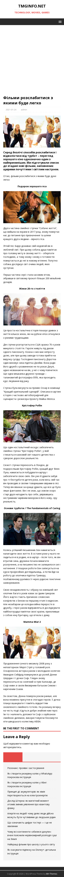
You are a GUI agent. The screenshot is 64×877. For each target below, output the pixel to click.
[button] (59, 21)
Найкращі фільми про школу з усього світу (31, 844)
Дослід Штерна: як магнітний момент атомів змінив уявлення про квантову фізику (28, 804)
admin (24, 109)
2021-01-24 (11, 109)
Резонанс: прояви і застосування (25, 768)
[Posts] (12, 757)
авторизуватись (12, 747)
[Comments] (51, 757)
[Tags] (32, 757)
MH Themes (51, 873)
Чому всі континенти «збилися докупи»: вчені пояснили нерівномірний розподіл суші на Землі (32, 835)
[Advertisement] (32, 61)
